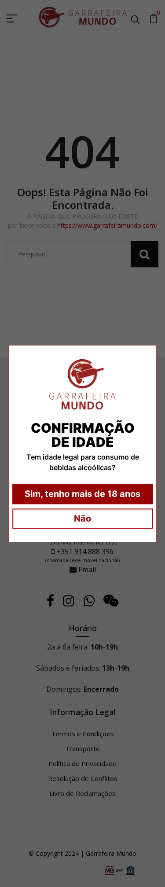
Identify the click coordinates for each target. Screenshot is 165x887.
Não (82, 518)
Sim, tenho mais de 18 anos (82, 494)
